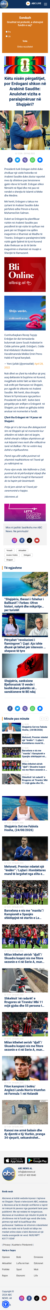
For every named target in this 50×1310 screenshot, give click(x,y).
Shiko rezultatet (25, 46)
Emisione (38, 1257)
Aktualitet (22, 550)
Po (9, 32)
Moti (36, 1269)
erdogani (27, 555)
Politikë (5, 1269)
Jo (9, 36)
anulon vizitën (12, 555)
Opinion (6, 1257)
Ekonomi (20, 1275)
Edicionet (38, 1263)
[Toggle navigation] (45, 4)
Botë (18, 1257)
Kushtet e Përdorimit (22, 1245)
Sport (19, 1269)
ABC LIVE (36, 3)
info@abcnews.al (26, 1172)
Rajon (5, 1275)
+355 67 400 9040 (27, 1175)
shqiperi (9, 559)
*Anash (9, 550)
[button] (6, 1304)
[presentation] (42, 719)
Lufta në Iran (22, 1263)
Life (36, 1275)
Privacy (6, 1245)
